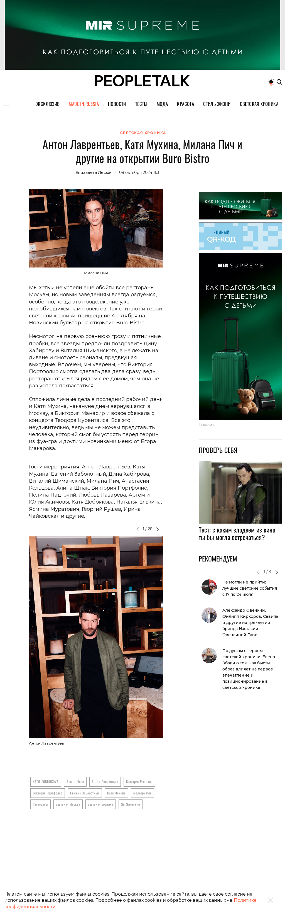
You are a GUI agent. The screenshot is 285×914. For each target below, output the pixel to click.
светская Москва (68, 804)
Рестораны (40, 804)
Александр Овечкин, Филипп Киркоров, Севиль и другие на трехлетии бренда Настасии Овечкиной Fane (250, 622)
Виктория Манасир (139, 781)
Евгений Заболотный (84, 793)
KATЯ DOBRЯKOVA (46, 781)
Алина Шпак (75, 781)
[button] (157, 529)
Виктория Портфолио (47, 793)
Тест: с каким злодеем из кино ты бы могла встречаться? (237, 533)
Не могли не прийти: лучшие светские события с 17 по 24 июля (249, 588)
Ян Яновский (130, 804)
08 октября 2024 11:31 (140, 172)
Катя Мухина (116, 793)
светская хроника (100, 804)
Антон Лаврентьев (105, 781)
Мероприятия (142, 793)
